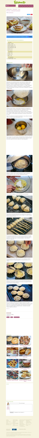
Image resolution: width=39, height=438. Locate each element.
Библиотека (27, 420)
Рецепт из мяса (8, 421)
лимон (12, 317)
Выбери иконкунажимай (8, 407)
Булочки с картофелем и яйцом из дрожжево (12, 346)
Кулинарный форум (29, 419)
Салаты (7, 419)
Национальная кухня (22, 424)
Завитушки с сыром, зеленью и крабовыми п (25, 346)
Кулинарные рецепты (9, 9)
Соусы (14, 424)
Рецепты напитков (15, 425)
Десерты (14, 422)
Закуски (7, 423)
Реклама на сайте (28, 422)
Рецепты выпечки (15, 9)
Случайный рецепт (22, 426)
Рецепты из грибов (15, 423)
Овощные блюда (15, 419)
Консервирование (8, 424)
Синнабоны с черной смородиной (12, 380)
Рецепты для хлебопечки (21, 422)
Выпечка (7, 420)
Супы (7, 422)
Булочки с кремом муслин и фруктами (25, 369)
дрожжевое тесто (16, 317)
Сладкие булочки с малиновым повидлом (12, 369)
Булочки (8, 317)
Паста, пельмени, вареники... (15, 421)
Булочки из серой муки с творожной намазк (25, 381)
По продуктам (22, 425)
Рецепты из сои (22, 420)
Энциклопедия (28, 421)
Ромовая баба (25, 356)
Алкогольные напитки (23, 419)
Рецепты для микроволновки (22, 423)
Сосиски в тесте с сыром (13, 356)
